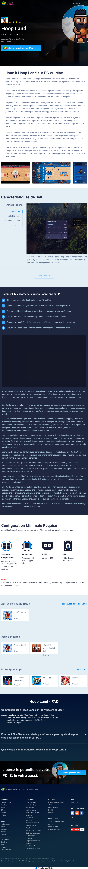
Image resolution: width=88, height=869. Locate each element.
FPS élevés (29, 838)
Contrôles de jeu (31, 802)
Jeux (3, 821)
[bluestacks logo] (8, 3)
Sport (4, 35)
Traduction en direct (32, 823)
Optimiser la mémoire (33, 833)
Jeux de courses (6, 837)
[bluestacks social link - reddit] (77, 813)
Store (3, 807)
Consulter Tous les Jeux (74, 604)
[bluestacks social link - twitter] (72, 817)
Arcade (3, 832)
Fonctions (29, 799)
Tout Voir (82, 669)
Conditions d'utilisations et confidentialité (13, 861)
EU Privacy (55, 861)
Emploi (50, 810)
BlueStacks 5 (5, 805)
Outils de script (31, 835)
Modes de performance (33, 830)
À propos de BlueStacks (56, 802)
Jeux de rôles (5, 839)
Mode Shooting (31, 805)
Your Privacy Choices (46, 868)
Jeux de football (6, 850)
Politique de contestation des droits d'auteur (39, 861)
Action (3, 826)
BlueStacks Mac (6, 802)
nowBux (3, 812)
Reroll (28, 828)
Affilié (50, 805)
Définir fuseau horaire (33, 848)
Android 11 (4, 815)
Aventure (4, 829)
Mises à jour (74, 802)
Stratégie (4, 847)
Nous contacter (53, 807)
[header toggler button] (85, 3)
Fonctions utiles (31, 846)
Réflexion (4, 834)
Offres (3, 810)
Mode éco (29, 820)
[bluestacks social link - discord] (72, 813)
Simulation (4, 842)
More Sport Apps (11, 669)
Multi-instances (31, 810)
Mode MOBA (30, 807)
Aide (72, 799)
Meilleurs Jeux (5, 824)
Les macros (29, 818)
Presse (50, 812)
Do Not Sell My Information (67, 861)
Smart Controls (31, 825)
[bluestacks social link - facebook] (81, 813)
